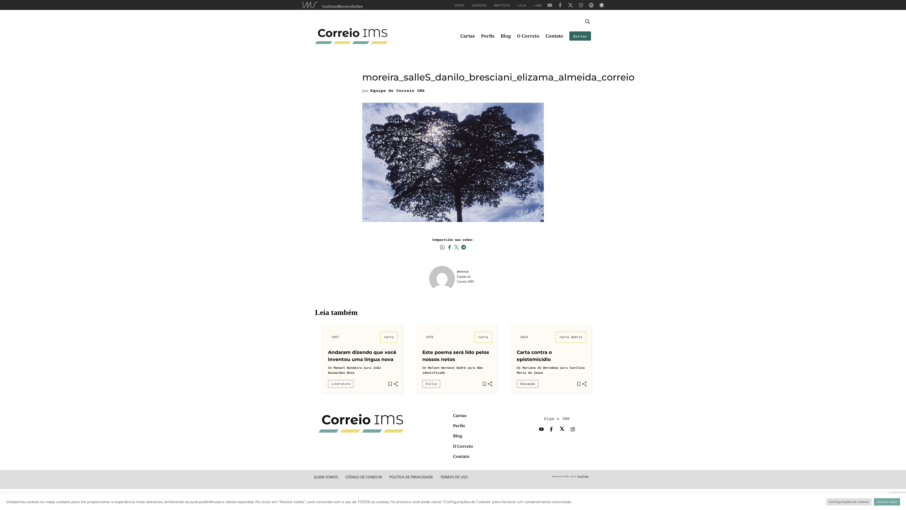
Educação (527, 384)
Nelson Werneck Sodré (447, 368)
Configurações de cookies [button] (849, 502)
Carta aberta (571, 337)
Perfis (488, 36)
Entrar (580, 36)
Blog (506, 36)
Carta (389, 337)
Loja (522, 5)
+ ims (537, 5)
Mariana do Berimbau (540, 368)
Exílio (431, 384)
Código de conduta (363, 477)
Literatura (340, 384)
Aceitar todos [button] (887, 502)
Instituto (502, 5)
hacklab (583, 476)
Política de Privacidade (411, 477)
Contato (554, 36)
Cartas (467, 36)
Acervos (479, 5)
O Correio (528, 36)
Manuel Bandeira (348, 368)
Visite (459, 5)
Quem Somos (326, 477)
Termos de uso (454, 477)
